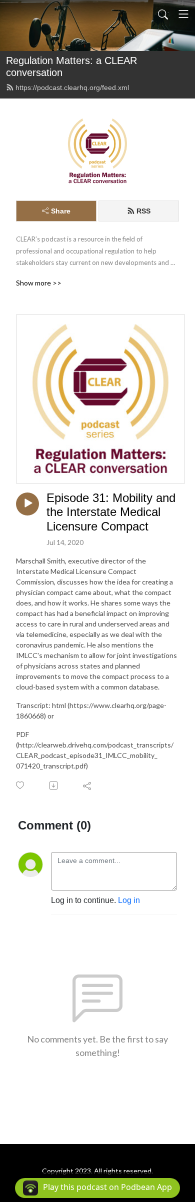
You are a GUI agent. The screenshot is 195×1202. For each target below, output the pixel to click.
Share (60, 211)
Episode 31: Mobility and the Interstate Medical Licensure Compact (111, 512)
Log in (129, 900)
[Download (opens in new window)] (54, 785)
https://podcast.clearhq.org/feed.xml (72, 88)
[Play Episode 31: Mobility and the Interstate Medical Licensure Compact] (27, 504)
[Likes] (20, 785)
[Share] (88, 785)
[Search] (163, 14)
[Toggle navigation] (183, 14)
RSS (143, 211)
